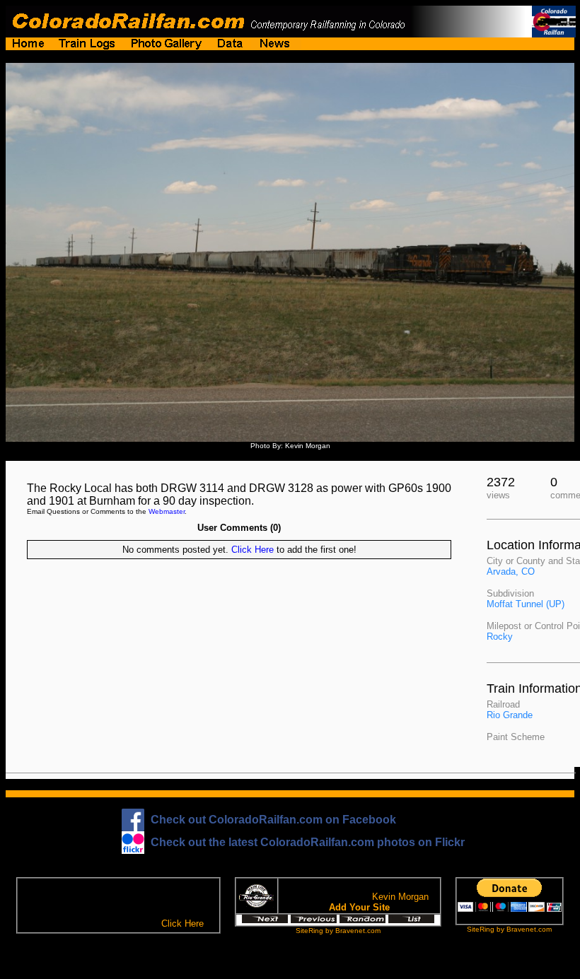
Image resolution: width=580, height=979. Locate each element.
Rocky (500, 636)
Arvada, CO (511, 571)
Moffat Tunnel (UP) (525, 604)
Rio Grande (510, 715)
